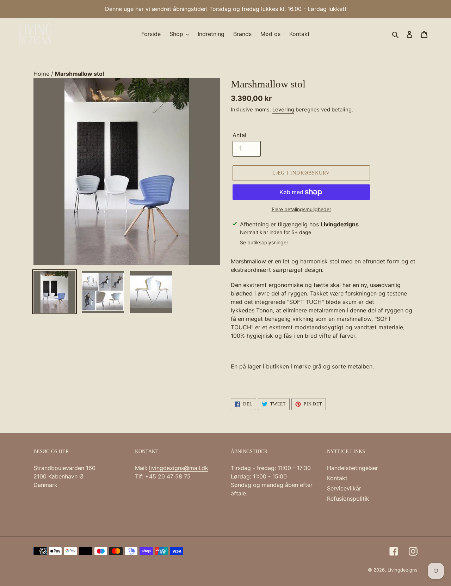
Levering (283, 109)
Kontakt (337, 478)
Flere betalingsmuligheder (301, 209)
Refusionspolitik (348, 498)
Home (42, 73)
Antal (239, 135)
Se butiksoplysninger (264, 242)
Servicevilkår (344, 488)
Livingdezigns (403, 570)
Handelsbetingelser (352, 467)
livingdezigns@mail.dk (178, 467)
